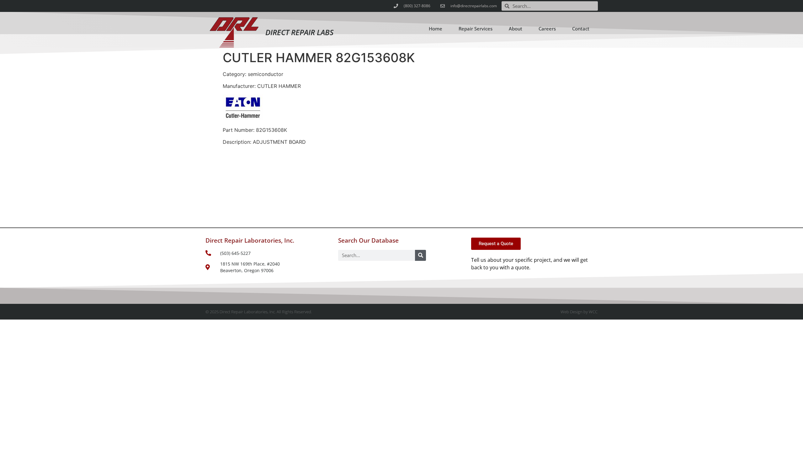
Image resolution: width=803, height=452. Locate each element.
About (515, 28)
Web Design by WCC (579, 312)
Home (435, 28)
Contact (580, 28)
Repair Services (475, 28)
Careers (547, 28)
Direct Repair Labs (299, 32)
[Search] (420, 255)
